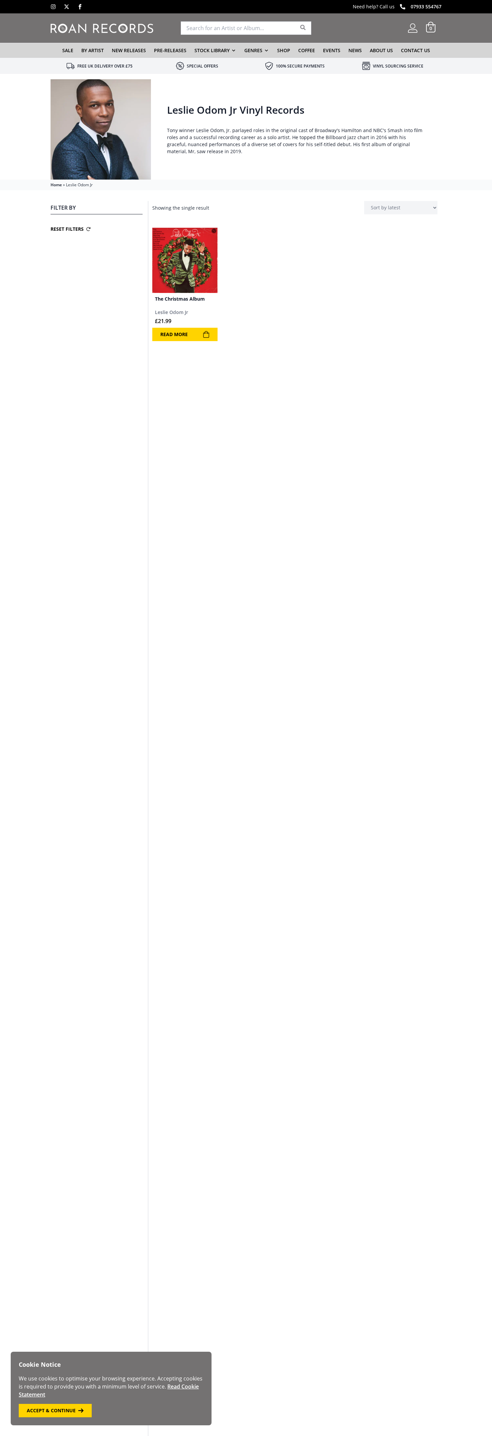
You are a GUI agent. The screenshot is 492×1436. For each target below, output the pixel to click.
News (355, 50)
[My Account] (412, 28)
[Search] (303, 28)
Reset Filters (67, 229)
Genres (253, 50)
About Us (381, 50)
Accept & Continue (51, 1410)
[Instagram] (53, 6)
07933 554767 (426, 6)
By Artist (92, 50)
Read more (174, 334)
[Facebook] (80, 6)
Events (331, 50)
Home (56, 185)
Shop (283, 50)
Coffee (306, 50)
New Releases (129, 50)
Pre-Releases (170, 50)
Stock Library (212, 50)
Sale (67, 50)
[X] (66, 6)
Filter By (63, 207)
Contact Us (415, 50)
